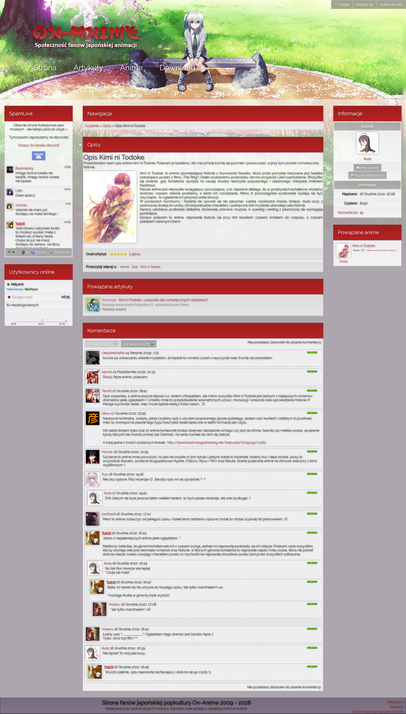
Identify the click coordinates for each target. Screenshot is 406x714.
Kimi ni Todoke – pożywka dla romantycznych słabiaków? (163, 300)
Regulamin (395, 702)
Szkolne (383, 250)
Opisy (107, 126)
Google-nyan (22, 297)
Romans (372, 250)
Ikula (107, 493)
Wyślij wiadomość (369, 175)
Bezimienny (24, 168)
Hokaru (114, 604)
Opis (135, 266)
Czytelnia (92, 126)
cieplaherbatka (113, 353)
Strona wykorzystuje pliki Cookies (378, 712)
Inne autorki (369, 168)
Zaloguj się (364, 5)
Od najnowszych (136, 344)
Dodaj (343, 261)
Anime (131, 67)
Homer (107, 452)
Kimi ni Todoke (150, 266)
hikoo (106, 413)
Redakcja (397, 707)
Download (177, 67)
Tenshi (106, 391)
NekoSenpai (15, 289)
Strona (45, 67)
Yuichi (20, 223)
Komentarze (347, 212)
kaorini (107, 372)
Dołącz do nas (391, 5)
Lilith (18, 191)
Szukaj (343, 5)
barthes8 (108, 514)
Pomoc (41, 252)
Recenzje (109, 300)
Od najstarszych (100, 344)
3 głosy (134, 254)
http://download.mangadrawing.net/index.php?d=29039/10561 (216, 442)
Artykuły (88, 67)
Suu (105, 474)
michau (21, 205)
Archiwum (61, 252)
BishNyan (31, 289)
